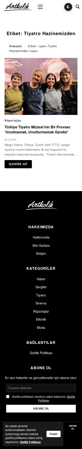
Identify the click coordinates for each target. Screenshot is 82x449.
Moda (41, 327)
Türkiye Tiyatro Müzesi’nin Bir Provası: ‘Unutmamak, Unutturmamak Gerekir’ (38, 129)
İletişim (41, 253)
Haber (41, 279)
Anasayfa (15, 46)
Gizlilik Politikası (41, 352)
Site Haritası (41, 245)
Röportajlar (41, 311)
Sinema (41, 303)
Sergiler (41, 287)
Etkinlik (41, 319)
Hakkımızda (41, 237)
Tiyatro (41, 295)
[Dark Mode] (68, 7)
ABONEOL (73, 427)
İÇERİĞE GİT (18, 164)
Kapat (53, 434)
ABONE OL (41, 408)
